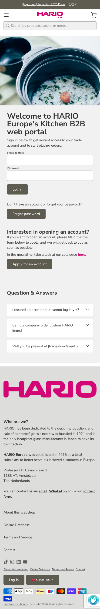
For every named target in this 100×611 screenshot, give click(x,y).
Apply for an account (30, 264)
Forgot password (26, 214)
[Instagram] (12, 562)
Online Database (16, 525)
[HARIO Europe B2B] (50, 15)
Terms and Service (17, 537)
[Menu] (8, 15)
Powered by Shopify (15, 604)
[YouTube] (25, 562)
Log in (18, 189)
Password (13, 168)
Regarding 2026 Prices (43, 4)
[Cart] (92, 15)
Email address (15, 152)
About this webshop (19, 512)
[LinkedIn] (18, 562)
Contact (9, 549)
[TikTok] (5, 562)
